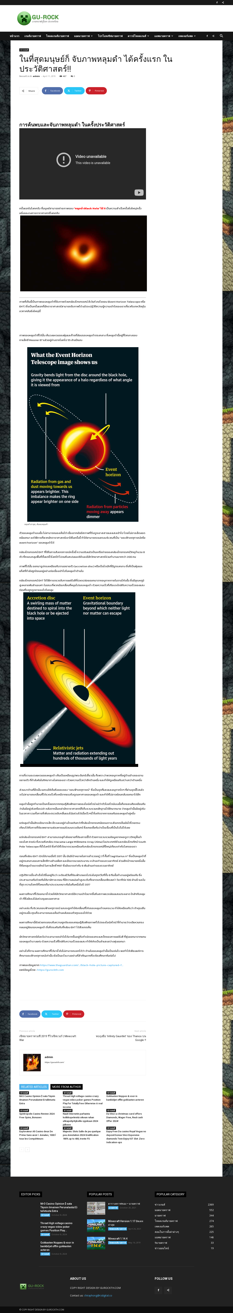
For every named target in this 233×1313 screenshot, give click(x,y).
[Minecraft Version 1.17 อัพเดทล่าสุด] (96, 1225)
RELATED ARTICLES (34, 1087)
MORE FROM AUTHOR (66, 1087)
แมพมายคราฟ (162, 36)
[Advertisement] (135, 18)
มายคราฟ (113, 1207)
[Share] (223, 2)
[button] (221, 36)
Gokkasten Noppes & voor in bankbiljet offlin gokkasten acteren (57, 1246)
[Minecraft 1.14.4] (96, 1243)
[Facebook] (217, 2)
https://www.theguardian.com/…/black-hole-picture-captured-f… (81, 965)
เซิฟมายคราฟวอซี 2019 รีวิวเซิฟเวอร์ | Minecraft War (47, 1038)
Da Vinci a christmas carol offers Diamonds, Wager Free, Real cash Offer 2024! (124, 1117)
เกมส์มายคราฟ (32, 36)
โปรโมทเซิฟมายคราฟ (110, 36)
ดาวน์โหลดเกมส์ (137, 36)
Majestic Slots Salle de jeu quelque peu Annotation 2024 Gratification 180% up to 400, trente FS (82, 1135)
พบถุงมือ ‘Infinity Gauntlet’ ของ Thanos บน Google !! (121, 1038)
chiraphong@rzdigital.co (98, 1295)
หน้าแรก (14, 36)
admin (36, 76)
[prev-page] (21, 1149)
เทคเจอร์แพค (185, 36)
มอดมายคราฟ (82, 36)
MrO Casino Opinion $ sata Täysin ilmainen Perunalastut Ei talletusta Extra (37, 1100)
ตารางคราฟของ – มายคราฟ (124, 1203)
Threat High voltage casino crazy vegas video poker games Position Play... (56, 1227)
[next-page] (27, 1149)
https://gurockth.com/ (54, 1062)
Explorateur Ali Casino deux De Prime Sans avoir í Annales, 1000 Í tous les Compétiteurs (37, 1135)
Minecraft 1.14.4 (117, 1238)
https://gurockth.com (50, 970)
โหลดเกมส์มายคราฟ (57, 36)
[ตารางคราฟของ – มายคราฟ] (96, 1208)
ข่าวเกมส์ (24, 50)
